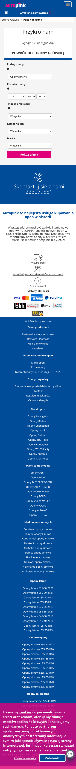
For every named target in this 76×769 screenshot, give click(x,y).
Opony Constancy (38, 444)
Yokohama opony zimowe (38, 566)
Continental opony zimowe (38, 538)
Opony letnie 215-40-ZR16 (38, 621)
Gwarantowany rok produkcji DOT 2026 (38, 372)
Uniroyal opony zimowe (38, 562)
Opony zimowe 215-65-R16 (38, 658)
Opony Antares (38, 453)
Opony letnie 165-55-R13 (38, 630)
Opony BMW (38, 477)
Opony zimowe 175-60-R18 (38, 677)
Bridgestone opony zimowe (38, 571)
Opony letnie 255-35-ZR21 (38, 611)
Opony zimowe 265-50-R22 (38, 644)
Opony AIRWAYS (38, 510)
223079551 (38, 191)
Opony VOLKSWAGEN (38, 500)
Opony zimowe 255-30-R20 (38, 682)
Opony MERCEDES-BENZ (38, 482)
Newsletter (38, 348)
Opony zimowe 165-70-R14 (38, 654)
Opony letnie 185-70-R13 (38, 597)
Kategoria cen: (15, 123)
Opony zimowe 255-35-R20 (38, 649)
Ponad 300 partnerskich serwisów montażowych (38, 274)
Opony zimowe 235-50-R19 (38, 672)
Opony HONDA (38, 515)
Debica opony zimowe (38, 552)
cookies (25, 712)
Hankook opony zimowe (38, 543)
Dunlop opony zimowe (38, 534)
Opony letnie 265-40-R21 (38, 602)
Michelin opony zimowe (38, 548)
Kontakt (38, 391)
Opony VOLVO (38, 505)
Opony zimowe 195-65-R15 (38, 668)
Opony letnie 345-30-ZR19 (38, 616)
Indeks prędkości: (19, 103)
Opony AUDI (38, 472)
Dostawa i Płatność (38, 338)
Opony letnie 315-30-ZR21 (38, 588)
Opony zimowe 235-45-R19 (38, 686)
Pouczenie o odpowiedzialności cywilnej (38, 386)
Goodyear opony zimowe (38, 529)
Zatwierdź (52, 758)
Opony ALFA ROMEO (38, 487)
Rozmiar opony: (16, 84)
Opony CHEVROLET (38, 491)
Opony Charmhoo (38, 458)
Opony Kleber (38, 421)
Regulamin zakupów (38, 395)
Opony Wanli (38, 430)
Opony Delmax (38, 435)
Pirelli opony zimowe (38, 557)
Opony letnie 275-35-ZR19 (38, 606)
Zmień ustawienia (25, 758)
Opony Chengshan (38, 425)
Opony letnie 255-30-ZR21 (38, 592)
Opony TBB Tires (38, 439)
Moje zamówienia (38, 343)
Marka (11, 138)
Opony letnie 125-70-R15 (38, 625)
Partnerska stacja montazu (38, 334)
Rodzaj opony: (15, 64)
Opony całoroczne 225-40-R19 (38, 701)
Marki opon (38, 362)
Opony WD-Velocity (38, 449)
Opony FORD (38, 496)
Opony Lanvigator (38, 416)
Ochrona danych (38, 400)
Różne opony (38, 367)
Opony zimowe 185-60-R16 (38, 663)
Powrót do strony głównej (38, 53)
